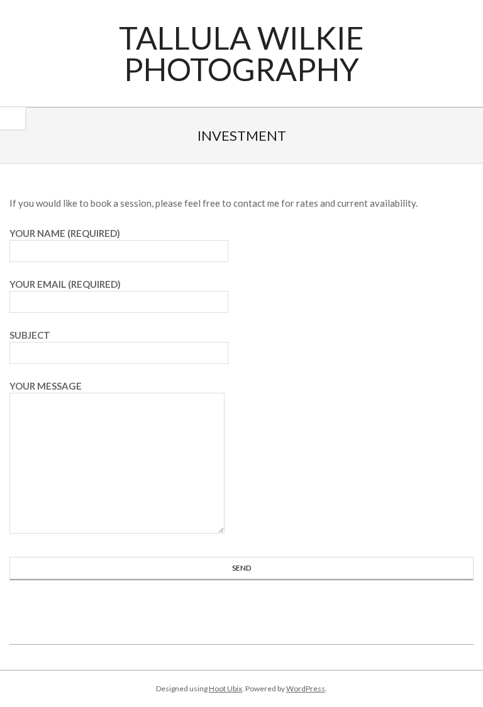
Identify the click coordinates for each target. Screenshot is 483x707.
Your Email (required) (65, 284)
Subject (29, 335)
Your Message (45, 386)
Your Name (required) (64, 233)
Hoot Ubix (225, 688)
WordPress (305, 688)
